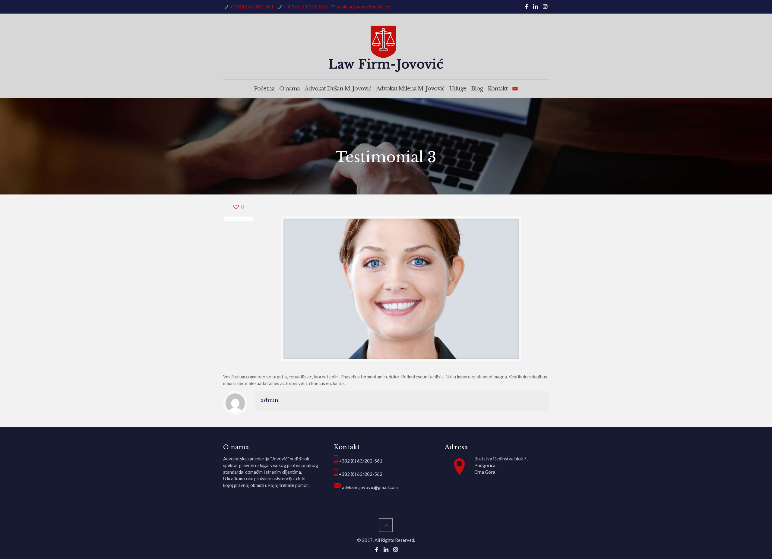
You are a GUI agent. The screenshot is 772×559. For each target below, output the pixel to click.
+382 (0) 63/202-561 (252, 6)
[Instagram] (545, 6)
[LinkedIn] (535, 6)
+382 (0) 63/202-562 (305, 6)
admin (269, 400)
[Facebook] (526, 6)
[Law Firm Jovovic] (386, 49)
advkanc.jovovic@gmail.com (365, 6)
